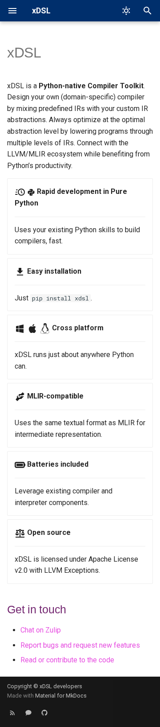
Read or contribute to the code (67, 660)
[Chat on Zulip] (28, 713)
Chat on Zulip (40, 630)
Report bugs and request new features (80, 645)
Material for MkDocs (61, 695)
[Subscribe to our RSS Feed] (12, 713)
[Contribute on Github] (44, 713)
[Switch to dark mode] (126, 11)
